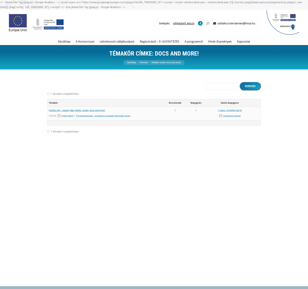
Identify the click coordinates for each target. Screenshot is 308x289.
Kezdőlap (131, 62)
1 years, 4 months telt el (230, 110)
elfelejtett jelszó (183, 23)
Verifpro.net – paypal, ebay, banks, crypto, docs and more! (77, 110)
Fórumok (144, 62)
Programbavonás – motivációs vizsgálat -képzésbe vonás (103, 116)
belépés (164, 23)
